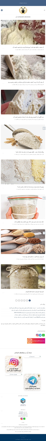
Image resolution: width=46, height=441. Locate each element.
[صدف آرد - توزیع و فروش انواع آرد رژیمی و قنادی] (23, 10)
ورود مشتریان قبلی (23, 435)
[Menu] (44, 10)
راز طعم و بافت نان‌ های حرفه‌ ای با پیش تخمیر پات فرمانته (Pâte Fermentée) (29, 312)
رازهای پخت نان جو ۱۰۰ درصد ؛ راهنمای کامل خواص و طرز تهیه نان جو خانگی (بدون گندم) (27, 307)
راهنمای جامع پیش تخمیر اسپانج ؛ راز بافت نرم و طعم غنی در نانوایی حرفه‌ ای (30, 314)
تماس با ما (23, 437)
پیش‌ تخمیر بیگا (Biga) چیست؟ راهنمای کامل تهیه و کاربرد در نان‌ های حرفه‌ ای (29, 317)
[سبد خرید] (2, 10)
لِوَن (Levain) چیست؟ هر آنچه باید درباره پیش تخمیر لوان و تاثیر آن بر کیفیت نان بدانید (28, 310)
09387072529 (21, 413)
